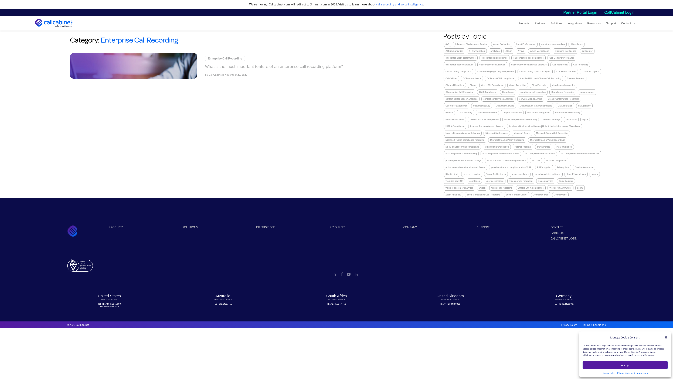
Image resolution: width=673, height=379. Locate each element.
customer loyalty (481, 106)
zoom (580, 188)
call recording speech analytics (535, 71)
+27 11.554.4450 (338, 304)
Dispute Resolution (512, 112)
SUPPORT (483, 227)
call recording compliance (458, 71)
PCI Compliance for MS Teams (540, 153)
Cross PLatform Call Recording (563, 99)
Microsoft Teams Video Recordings (547, 140)
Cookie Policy (609, 372)
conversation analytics (530, 99)
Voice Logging (566, 181)
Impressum (642, 372)
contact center (587, 92)
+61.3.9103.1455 (225, 304)
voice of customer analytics (459, 188)
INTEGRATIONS (265, 227)
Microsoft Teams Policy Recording (507, 140)
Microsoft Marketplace (496, 133)
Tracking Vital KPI (454, 181)
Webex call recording (501, 188)
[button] (666, 337)
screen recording (471, 174)
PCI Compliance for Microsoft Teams (500, 153)
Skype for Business (496, 174)
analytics (495, 51)
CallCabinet (216, 74)
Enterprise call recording (567, 112)
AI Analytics (576, 44)
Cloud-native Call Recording (459, 92)
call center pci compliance (494, 58)
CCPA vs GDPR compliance (500, 78)
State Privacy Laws (576, 174)
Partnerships (543, 147)
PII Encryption (544, 167)
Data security (465, 112)
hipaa (585, 119)
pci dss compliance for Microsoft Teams (465, 167)
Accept (625, 365)
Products (523, 23)
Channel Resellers (455, 85)
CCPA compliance (472, 78)
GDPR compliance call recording (520, 119)
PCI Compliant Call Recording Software (506, 160)
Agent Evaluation (501, 44)
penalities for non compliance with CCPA (511, 167)
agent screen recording (553, 44)
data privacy (584, 106)
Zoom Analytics (453, 195)
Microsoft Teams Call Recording (552, 133)
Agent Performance (526, 44)
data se (449, 112)
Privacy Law (563, 167)
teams (595, 174)
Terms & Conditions (594, 325)
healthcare (571, 119)
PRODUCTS (116, 227)
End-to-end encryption (538, 112)
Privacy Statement (626, 372)
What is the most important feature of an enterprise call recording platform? (274, 66)
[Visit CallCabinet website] (54, 28)
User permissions (495, 181)
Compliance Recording (562, 92)
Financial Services (455, 119)
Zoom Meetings (540, 195)
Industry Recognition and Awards (486, 126)
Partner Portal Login (580, 12)
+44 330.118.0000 (452, 304)
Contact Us (628, 23)
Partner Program (523, 147)
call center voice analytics (492, 65)
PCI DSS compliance (556, 160)
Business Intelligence (565, 51)
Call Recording (580, 65)
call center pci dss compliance (528, 58)
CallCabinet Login (619, 12)
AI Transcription (477, 51)
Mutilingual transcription (497, 147)
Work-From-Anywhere (560, 188)
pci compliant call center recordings (463, 160)
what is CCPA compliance (531, 188)
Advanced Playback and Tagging (471, 44)
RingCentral (451, 174)
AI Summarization (454, 51)
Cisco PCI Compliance (492, 85)
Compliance (508, 92)
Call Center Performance (561, 58)
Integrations (574, 23)
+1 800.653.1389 (111, 306)
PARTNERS (557, 233)
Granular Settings (551, 119)
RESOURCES (337, 227)
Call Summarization (566, 71)
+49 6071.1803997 (566, 304)
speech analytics (520, 174)
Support (611, 23)
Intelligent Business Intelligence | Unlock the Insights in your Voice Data (544, 126)
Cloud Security (539, 85)
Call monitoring (559, 65)
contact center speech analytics (462, 99)
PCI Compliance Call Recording (461, 153)
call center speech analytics (460, 65)
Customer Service (505, 106)
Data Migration (565, 106)
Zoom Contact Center (516, 195)
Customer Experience (456, 106)
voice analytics (545, 181)
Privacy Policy (569, 325)
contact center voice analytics (498, 99)
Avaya (521, 51)
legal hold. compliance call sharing (463, 133)
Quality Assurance (584, 167)
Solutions (556, 23)
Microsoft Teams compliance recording (465, 140)
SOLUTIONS (190, 227)
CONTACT (556, 227)
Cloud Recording (517, 85)
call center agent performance (461, 58)
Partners (540, 23)
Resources (594, 23)
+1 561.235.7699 (113, 304)
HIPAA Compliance (455, 126)
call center (587, 51)
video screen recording (520, 181)
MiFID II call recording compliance (462, 147)
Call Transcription (590, 71)
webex (482, 188)
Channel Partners (575, 78)
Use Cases (474, 181)
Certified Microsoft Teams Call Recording (540, 78)
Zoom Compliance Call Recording (483, 195)
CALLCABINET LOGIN (563, 238)
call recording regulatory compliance (495, 71)
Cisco (472, 85)
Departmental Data (487, 112)
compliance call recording (533, 92)
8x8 (447, 44)
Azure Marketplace (539, 51)
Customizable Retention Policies (536, 106)
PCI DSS (536, 160)
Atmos (508, 51)
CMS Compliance (487, 92)
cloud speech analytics (563, 85)
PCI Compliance (564, 147)
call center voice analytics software (529, 65)
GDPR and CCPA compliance (484, 119)
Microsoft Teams (522, 133)
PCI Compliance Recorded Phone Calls (580, 153)
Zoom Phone (560, 195)
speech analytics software (547, 174)
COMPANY (410, 227)
